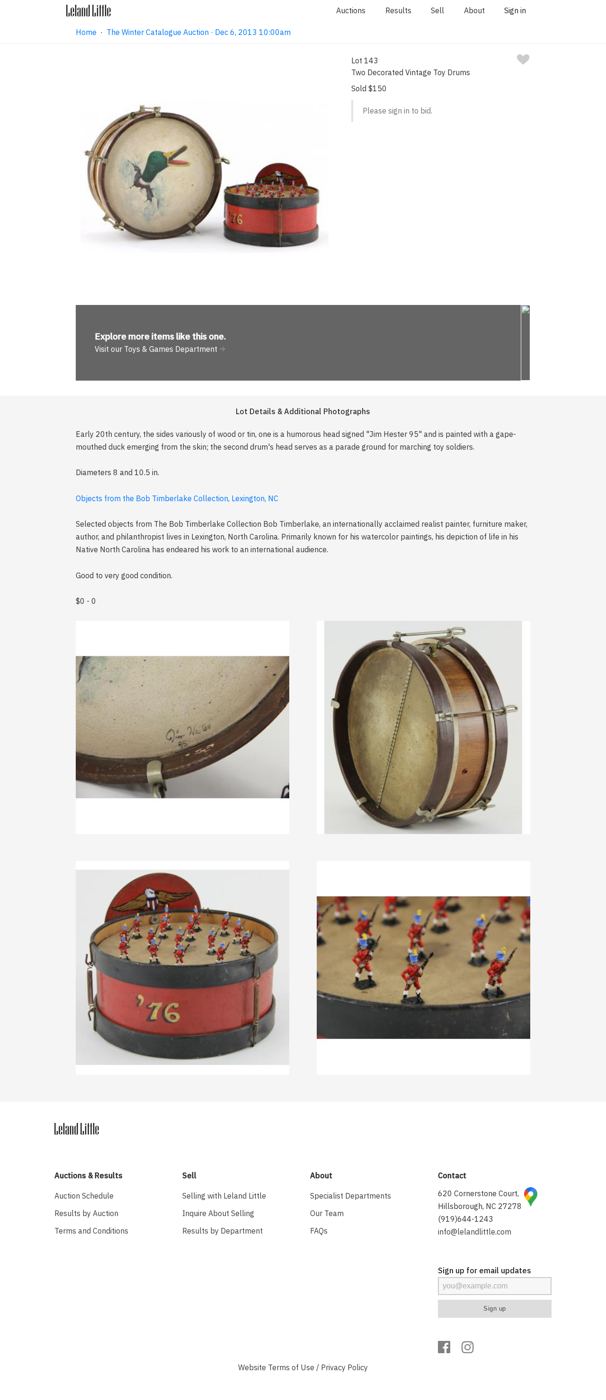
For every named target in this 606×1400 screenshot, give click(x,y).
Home (86, 32)
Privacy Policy (344, 1367)
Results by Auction (86, 1213)
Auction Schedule (84, 1195)
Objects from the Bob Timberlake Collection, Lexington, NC (177, 498)
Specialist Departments (350, 1195)
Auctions (350, 10)
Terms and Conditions (91, 1230)
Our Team (327, 1213)
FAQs (319, 1230)
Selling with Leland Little (224, 1195)
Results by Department (222, 1230)
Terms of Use (291, 1367)
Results (398, 10)
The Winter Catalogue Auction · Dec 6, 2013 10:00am (199, 32)
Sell (437, 10)
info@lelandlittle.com (474, 1231)
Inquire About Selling (218, 1213)
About (474, 10)
